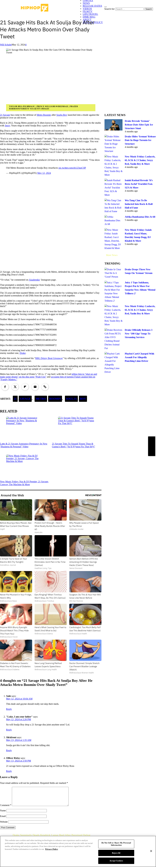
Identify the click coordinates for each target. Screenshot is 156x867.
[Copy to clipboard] (44, 386)
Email (3, 816)
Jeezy (7, 125)
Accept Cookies (116, 861)
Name (3, 810)
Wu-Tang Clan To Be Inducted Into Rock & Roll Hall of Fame (138, 204)
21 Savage (5, 115)
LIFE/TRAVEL (90, 14)
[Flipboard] (24, 386)
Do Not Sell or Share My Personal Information (116, 844)
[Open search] (105, 6)
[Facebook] (5, 386)
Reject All (116, 853)
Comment (5, 805)
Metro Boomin (44, 115)
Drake (23, 353)
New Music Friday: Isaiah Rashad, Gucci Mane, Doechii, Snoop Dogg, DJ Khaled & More (138, 235)
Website (4, 821)
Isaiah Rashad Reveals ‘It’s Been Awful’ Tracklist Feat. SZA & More (139, 184)
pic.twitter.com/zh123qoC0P (72, 168)
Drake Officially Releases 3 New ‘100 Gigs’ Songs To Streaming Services (138, 334)
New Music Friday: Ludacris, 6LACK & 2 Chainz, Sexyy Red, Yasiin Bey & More (140, 160)
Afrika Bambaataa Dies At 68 (140, 216)
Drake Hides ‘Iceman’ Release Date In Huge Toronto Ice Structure (140, 140)
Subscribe (151, 446)
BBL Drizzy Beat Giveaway (49, 358)
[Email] (35, 386)
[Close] (151, 851)
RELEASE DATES (92, 6)
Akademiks (34, 279)
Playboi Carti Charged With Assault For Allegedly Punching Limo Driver (139, 357)
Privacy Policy (51, 849)
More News (111, 255)
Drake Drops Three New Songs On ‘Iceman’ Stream (138, 271)
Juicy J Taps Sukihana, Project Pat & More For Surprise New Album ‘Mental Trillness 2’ (140, 288)
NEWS (86, 3)
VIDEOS (87, 8)
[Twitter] (15, 386)
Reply (9, 709)
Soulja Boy (61, 115)
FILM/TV (87, 11)
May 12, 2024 (44, 173)
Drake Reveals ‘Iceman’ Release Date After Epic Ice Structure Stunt (139, 125)
